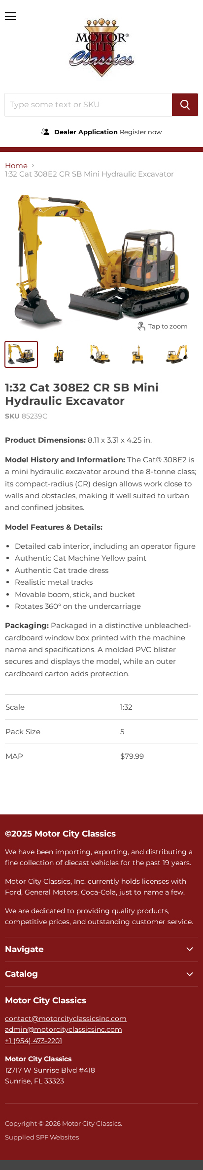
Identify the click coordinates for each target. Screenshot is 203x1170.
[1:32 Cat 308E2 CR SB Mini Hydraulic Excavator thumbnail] (21, 354)
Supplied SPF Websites (42, 1137)
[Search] (185, 104)
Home (16, 165)
